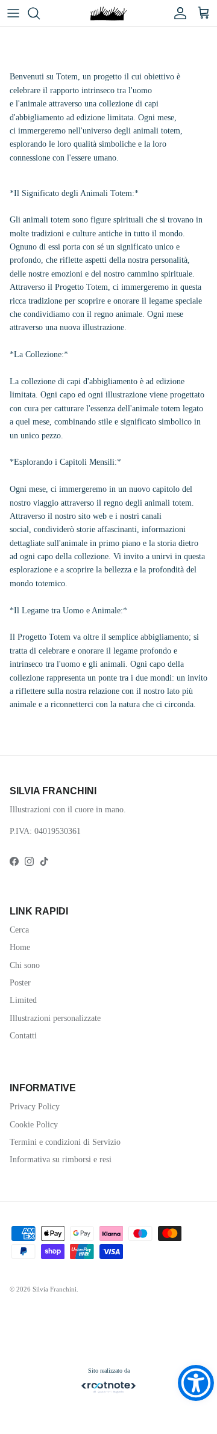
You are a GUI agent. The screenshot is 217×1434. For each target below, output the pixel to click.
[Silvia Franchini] (108, 13)
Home (20, 947)
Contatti (23, 1035)
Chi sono (25, 965)
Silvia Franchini (55, 1289)
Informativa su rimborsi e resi (61, 1159)
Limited (23, 1000)
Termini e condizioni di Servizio (65, 1142)
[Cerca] (40, 13)
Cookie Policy (34, 1124)
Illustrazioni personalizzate (55, 1018)
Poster (20, 982)
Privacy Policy (35, 1106)
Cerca (19, 929)
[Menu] (13, 13)
